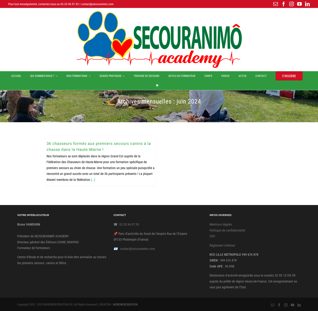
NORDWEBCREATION (125, 304)
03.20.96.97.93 (69, 4)
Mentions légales (221, 224)
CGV (212, 236)
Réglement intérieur (222, 245)
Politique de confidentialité (227, 230)
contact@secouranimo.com (97, 4)
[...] (93, 180)
